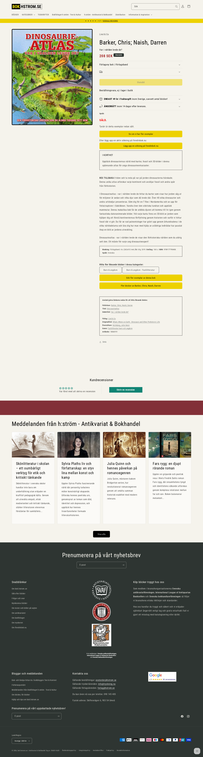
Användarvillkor (98, 750)
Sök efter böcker (18, 593)
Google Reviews (110, 21)
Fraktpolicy (110, 750)
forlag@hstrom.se (106, 688)
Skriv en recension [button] (126, 389)
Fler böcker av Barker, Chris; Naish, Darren (141, 286)
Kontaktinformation (123, 750)
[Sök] (176, 6)
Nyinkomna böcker (19, 603)
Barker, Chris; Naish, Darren (122, 305)
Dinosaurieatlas (113, 309)
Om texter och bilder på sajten (24, 608)
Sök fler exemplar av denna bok (140, 278)
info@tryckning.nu (107, 684)
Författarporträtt (18, 685)
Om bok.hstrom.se (19, 589)
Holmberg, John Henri (121, 325)
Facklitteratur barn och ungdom (120, 328)
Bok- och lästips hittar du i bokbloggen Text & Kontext (34, 680)
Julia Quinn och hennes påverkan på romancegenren (122, 468)
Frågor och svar (18, 598)
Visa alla (102, 534)
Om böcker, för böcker (21, 695)
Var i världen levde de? (120, 312)
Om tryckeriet (17, 623)
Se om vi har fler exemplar (141, 134)
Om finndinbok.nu (19, 627)
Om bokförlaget (18, 618)
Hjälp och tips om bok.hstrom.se (25, 699)
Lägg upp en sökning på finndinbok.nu (140, 146)
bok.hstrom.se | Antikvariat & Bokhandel (31, 750)
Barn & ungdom (111, 270)
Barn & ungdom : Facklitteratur (140, 270)
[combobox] (155, 6)
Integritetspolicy (84, 750)
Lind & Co (112, 319)
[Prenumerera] (123, 565)
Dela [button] (104, 342)
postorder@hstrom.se (106, 680)
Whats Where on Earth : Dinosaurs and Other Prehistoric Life (136, 322)
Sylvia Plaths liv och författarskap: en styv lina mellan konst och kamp (78, 471)
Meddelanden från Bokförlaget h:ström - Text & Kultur (34, 690)
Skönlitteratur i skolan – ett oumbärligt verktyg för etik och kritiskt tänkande (32, 471)
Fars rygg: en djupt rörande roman (167, 466)
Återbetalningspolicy (69, 750)
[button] (28, 15)
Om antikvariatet (19, 613)
